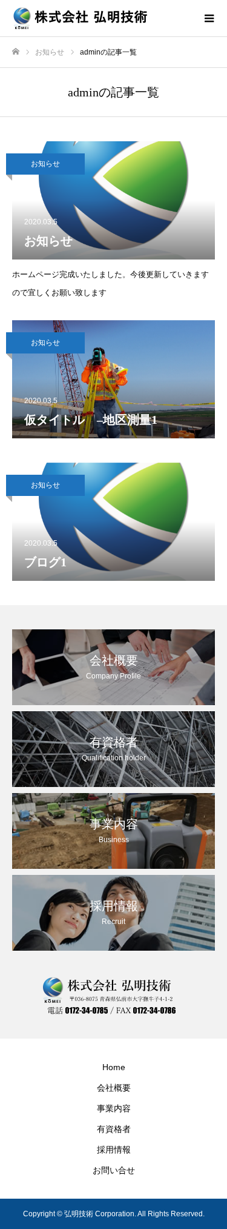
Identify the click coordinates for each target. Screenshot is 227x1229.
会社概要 (114, 1088)
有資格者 (114, 1129)
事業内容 (114, 1108)
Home (113, 1067)
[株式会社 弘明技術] (101, 18)
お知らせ (45, 163)
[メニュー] (209, 18)
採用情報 (114, 1149)
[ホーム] (15, 52)
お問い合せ (114, 1170)
